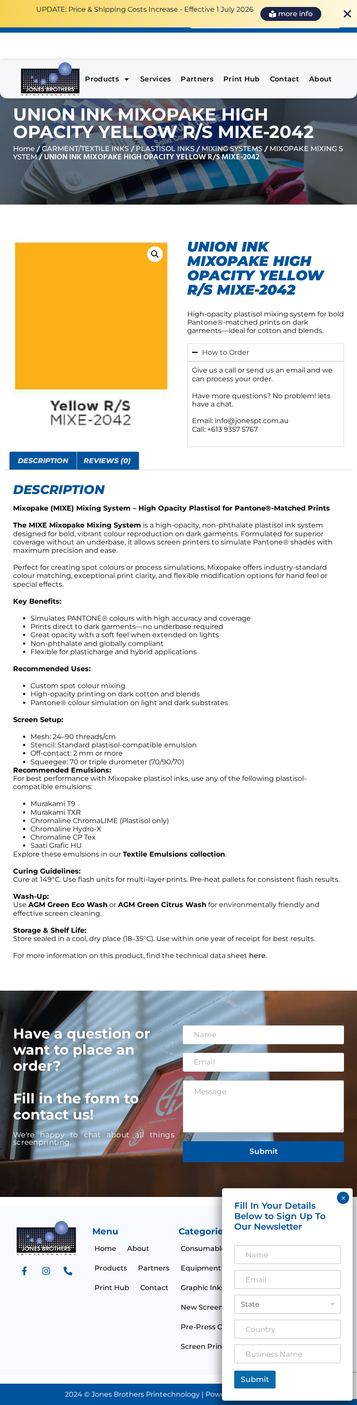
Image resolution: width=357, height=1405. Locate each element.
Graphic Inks (203, 1288)
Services (155, 79)
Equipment (201, 1268)
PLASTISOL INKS (165, 149)
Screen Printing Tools (218, 1346)
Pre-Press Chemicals (217, 1327)
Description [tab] (43, 461)
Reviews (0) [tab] (107, 461)
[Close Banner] (347, 14)
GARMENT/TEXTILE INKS (85, 149)
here (257, 955)
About (320, 79)
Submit (263, 1151)
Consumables (205, 1248)
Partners (197, 79)
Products (102, 79)
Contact (284, 79)
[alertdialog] (178, 13)
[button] (155, 254)
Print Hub (241, 79)
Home (24, 149)
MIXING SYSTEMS (232, 149)
